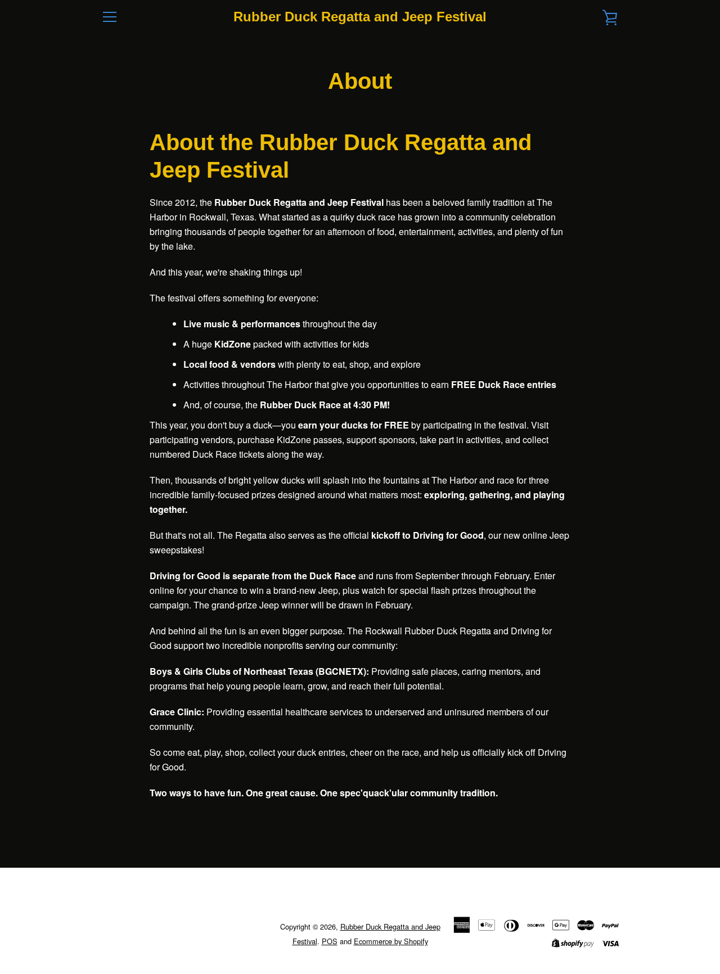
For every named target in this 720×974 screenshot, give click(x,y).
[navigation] (110, 17)
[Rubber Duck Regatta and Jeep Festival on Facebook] (101, 933)
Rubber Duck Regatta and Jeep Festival (360, 16)
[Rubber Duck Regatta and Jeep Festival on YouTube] (139, 933)
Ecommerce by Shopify (391, 941)
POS (330, 941)
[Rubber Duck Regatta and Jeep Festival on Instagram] (120, 933)
